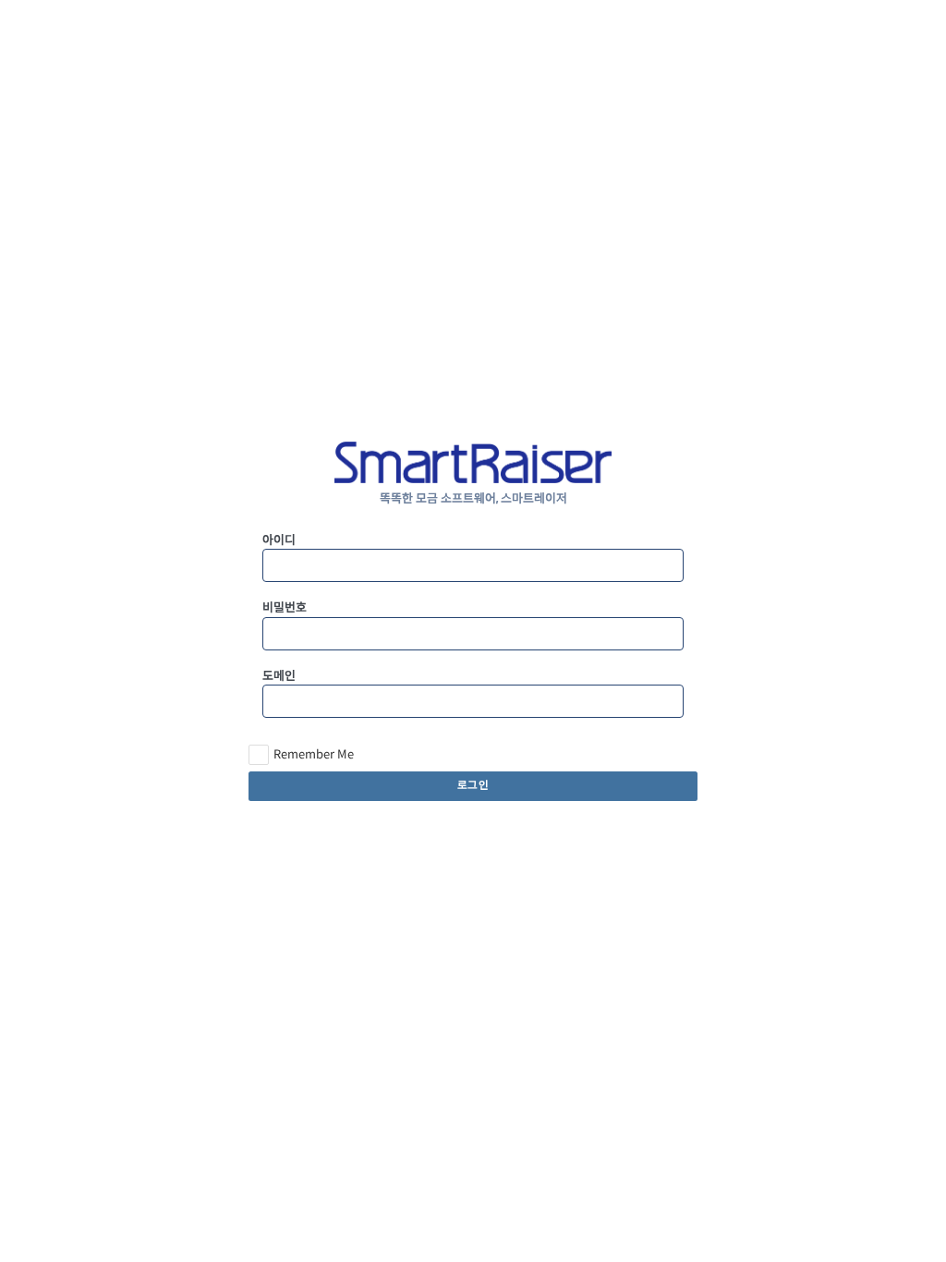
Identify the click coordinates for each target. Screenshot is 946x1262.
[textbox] (472, 565)
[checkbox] (301, 755)
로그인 (473, 785)
